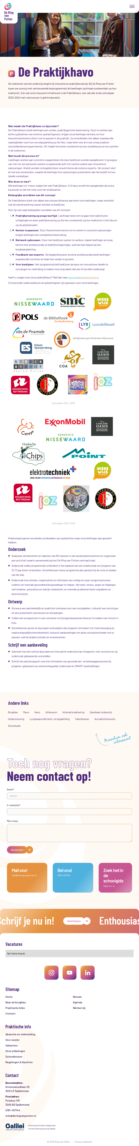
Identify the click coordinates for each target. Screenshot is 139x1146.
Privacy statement (83, 1141)
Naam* (10, 789)
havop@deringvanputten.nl (83, 277)
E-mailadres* (13, 805)
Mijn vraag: (12, 820)
